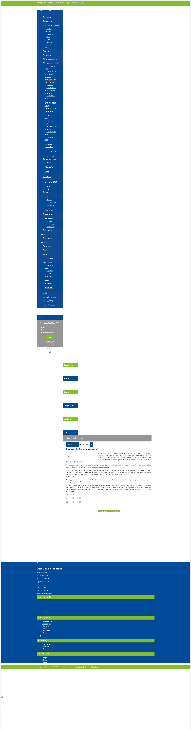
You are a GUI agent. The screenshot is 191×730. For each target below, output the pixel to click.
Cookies (46, 647)
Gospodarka (69, 405)
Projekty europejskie (51, 63)
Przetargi (49, 221)
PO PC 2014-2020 (50, 67)
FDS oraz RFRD (48, 301)
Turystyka (68, 365)
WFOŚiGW (49, 167)
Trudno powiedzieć (49, 333)
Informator (48, 55)
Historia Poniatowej (48, 30)
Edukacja (68, 419)
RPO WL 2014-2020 (50, 117)
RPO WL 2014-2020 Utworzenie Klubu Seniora (50, 90)
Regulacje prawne (49, 266)
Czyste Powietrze (49, 305)
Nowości (49, 186)
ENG (83, 3)
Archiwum (46, 644)
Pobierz (49, 189)
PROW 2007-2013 (50, 138)
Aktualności (48, 21)
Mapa (48, 37)
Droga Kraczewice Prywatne (51, 127)
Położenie (50, 34)
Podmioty (49, 288)
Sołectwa (50, 42)
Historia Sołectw (48, 46)
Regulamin (50, 271)
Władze (46, 192)
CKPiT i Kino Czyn (49, 122)
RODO (45, 293)
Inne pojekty (51, 156)
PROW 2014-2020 (50, 97)
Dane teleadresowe (49, 209)
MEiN (47, 171)
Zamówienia (51, 224)
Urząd (47, 196)
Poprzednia (103, 511)
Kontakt (47, 250)
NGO (66, 432)
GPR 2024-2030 (51, 182)
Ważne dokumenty (50, 59)
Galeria (46, 51)
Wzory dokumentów (49, 274)
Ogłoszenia (49, 218)
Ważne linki (48, 246)
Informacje (48, 17)
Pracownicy (50, 205)
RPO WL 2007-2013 (50, 133)
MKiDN (49, 163)
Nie (44, 330)
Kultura (67, 378)
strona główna (41, 3)
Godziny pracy (51, 202)
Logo (45, 658)
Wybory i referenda (49, 297)
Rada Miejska (48, 214)
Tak (44, 327)
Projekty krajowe (50, 159)
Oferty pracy (51, 227)
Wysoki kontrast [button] (72, 3)
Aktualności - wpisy (84, 445)
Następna (114, 511)
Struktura (49, 200)
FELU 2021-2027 (51, 151)
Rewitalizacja (47, 177)
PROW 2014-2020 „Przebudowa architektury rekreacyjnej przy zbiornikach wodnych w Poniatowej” (51, 78)
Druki (45, 662)
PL (80, 3)
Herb (48, 39)
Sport (66, 392)
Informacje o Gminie (52, 25)
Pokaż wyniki (50, 342)
